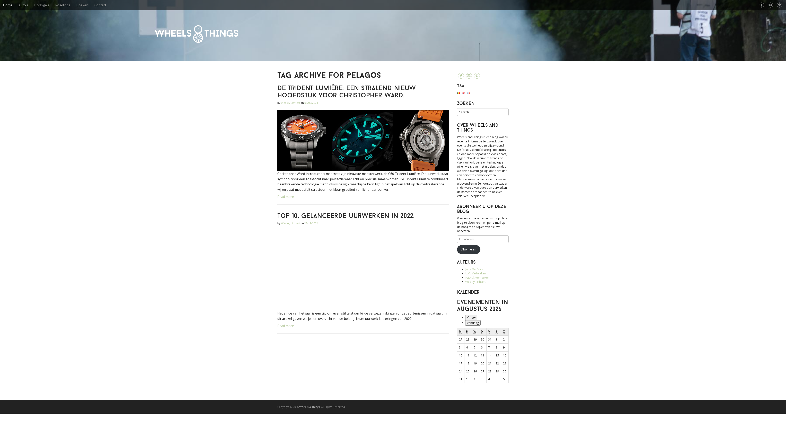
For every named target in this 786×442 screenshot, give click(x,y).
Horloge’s (41, 5)
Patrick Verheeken (477, 278)
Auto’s (23, 5)
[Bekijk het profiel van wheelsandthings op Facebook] (761, 5)
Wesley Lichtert (290, 103)
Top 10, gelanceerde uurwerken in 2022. (345, 216)
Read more (285, 196)
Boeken (82, 5)
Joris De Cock (474, 269)
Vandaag (473, 323)
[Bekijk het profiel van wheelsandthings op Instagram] (770, 5)
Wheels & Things (196, 34)
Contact (100, 5)
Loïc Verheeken (475, 273)
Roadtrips (62, 5)
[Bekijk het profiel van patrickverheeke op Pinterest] (779, 5)
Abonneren (468, 249)
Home (7, 5)
